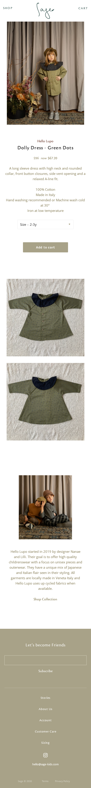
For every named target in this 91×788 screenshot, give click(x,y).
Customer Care (45, 732)
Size (23, 224)
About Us (45, 709)
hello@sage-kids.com (45, 764)
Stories (45, 698)
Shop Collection (45, 599)
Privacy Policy (62, 781)
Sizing (45, 743)
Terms (45, 781)
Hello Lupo (45, 141)
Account (45, 720)
